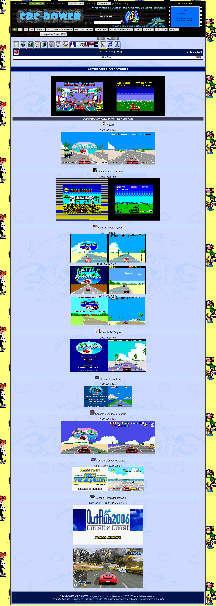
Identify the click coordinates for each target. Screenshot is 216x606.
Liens (138, 29)
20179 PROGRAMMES (59, 29)
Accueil (40, 29)
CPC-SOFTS (36, 3)
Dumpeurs (101, 29)
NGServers (104, 3)
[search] (122, 21)
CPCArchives (76, 3)
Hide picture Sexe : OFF (53, 34)
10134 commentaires (121, 29)
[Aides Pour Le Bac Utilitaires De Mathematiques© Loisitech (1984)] (185, 26)
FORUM (174, 29)
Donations (161, 29)
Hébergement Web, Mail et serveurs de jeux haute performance (108, 601)
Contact (148, 29)
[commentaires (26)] (117, 45)
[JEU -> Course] (16, 53)
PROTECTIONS (83, 29)
